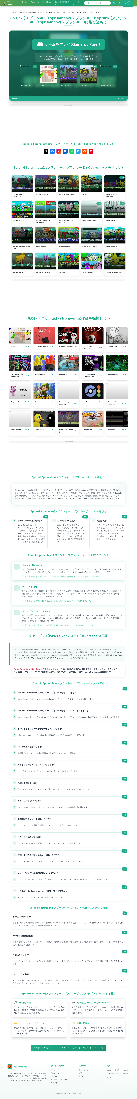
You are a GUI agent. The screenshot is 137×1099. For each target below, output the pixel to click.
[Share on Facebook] (52, 151)
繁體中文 (125, 1074)
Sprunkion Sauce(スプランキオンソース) (44, 669)
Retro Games (23, 12)
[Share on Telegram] (78, 151)
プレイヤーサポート (86, 1070)
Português (110, 1074)
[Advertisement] (68, 120)
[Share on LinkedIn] (65, 151)
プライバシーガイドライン (88, 1073)
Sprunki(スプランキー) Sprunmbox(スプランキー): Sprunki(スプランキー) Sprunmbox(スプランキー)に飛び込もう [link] (65, 12)
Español (125, 1070)
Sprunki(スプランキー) (61, 3)
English (109, 1070)
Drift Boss (47, 2)
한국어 (109, 1077)
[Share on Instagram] (58, 151)
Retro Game (19, 669)
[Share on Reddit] (84, 151)
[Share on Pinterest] (91, 151)
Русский (117, 1074)
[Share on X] (46, 151)
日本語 (117, 1070)
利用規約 (82, 1076)
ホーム (24, 2)
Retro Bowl (35, 2)
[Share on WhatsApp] (71, 151)
